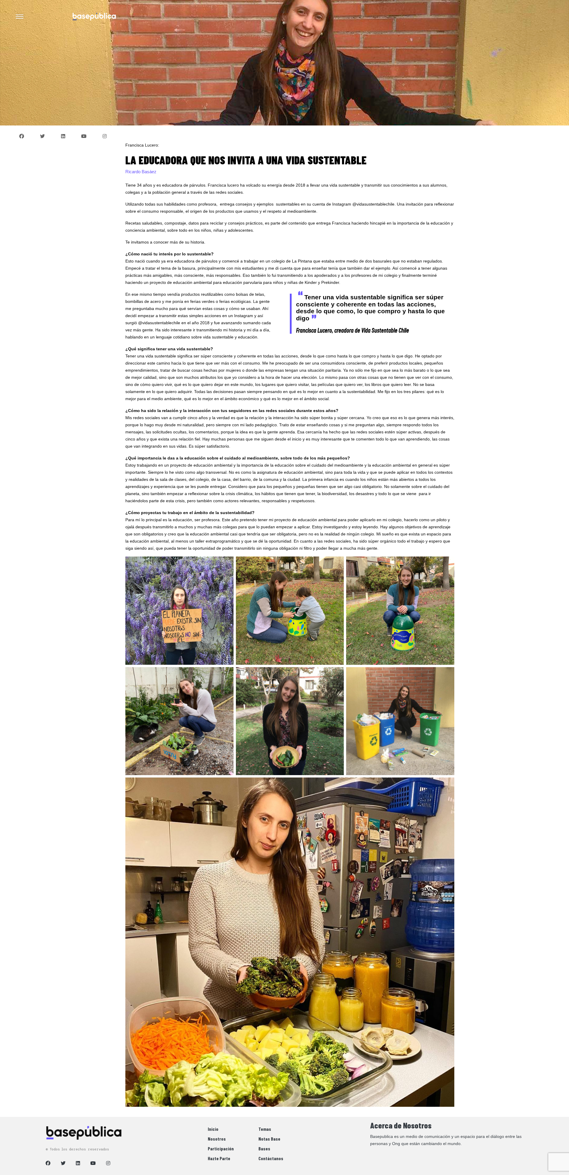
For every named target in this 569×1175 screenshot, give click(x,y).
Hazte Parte (219, 1158)
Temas (264, 1128)
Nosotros (217, 1138)
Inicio (213, 1128)
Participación (221, 1148)
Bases (264, 1148)
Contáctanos (270, 1158)
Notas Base (269, 1138)
